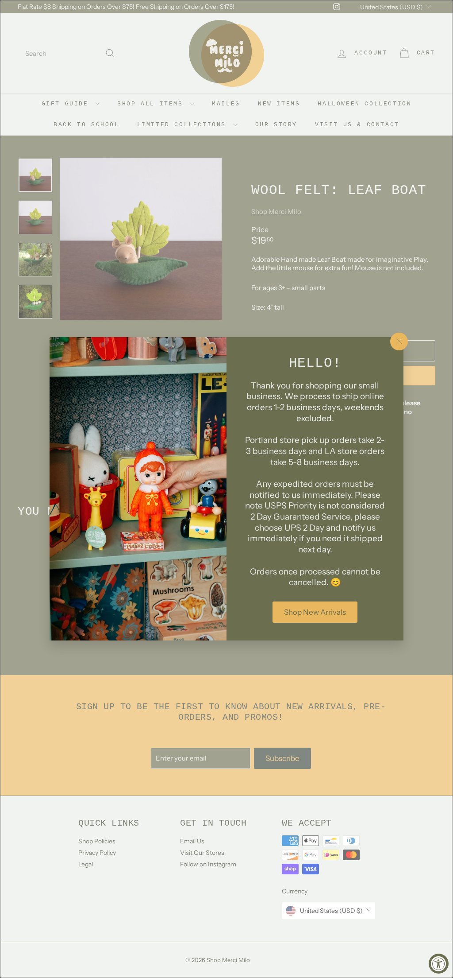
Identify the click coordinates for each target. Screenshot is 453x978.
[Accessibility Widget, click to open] (439, 964)
